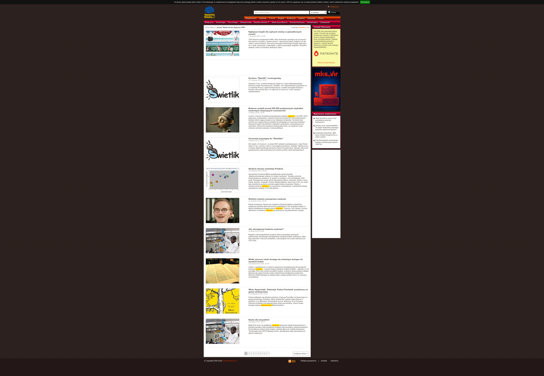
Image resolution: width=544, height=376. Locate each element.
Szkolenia (334, 361)
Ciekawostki (325, 22)
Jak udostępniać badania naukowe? (266, 229)
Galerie (301, 18)
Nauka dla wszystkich (258, 320)
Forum (272, 18)
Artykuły (262, 18)
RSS (293, 361)
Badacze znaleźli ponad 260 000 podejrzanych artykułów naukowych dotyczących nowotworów (275, 109)
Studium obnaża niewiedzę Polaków (265, 169)
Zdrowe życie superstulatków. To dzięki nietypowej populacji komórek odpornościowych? (326, 128)
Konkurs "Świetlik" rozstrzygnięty (264, 78)
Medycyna (209, 22)
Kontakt (324, 361)
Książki (281, 18)
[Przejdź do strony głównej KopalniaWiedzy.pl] (209, 12)
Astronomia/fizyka (297, 22)
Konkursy (291, 18)
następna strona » (301, 354)
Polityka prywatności (308, 361)
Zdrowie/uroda (245, 22)
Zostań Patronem (322, 27)
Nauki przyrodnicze (279, 22)
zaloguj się (334, 7)
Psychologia (233, 22)
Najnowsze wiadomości (325, 114)
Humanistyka (312, 22)
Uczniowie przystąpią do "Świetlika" (265, 138)
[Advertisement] (257, 67)
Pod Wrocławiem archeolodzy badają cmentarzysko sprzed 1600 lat (326, 142)
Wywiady (311, 18)
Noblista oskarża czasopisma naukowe (267, 199)
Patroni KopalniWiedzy (326, 63)
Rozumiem (365, 2)
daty (307, 27)
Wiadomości (251, 18)
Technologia (220, 22)
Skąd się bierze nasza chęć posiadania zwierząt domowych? (325, 120)
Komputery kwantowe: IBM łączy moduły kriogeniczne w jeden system (326, 135)
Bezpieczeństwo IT (261, 22)
